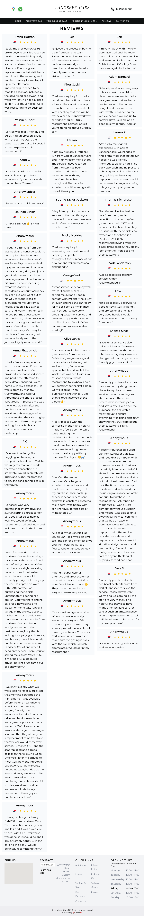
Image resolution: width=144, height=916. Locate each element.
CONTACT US (122, 21)
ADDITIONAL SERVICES (83, 21)
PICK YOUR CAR (34, 21)
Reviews (95, 892)
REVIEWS (106, 21)
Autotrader (80, 865)
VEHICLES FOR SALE (57, 21)
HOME (18, 21)
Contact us (80, 901)
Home (78, 874)
